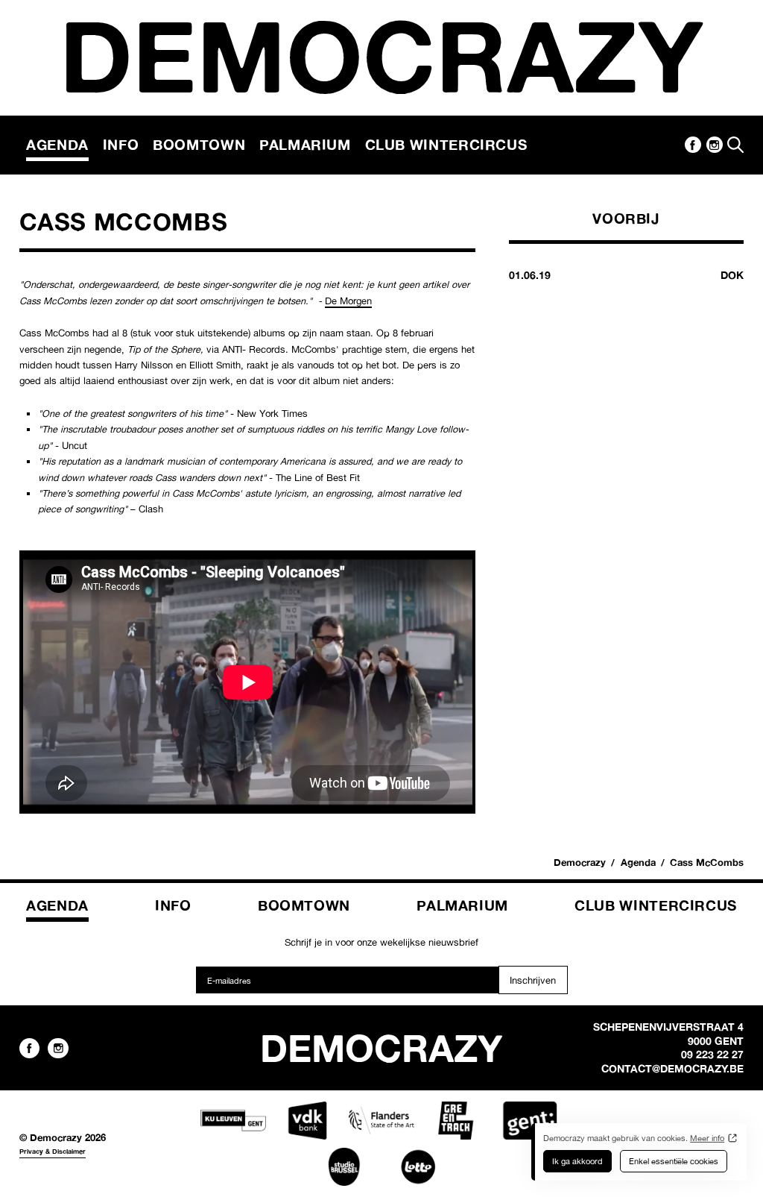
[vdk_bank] (307, 1121)
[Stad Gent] (530, 1121)
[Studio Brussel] (344, 1167)
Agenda (57, 145)
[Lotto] (418, 1167)
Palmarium (305, 145)
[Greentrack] (455, 1121)
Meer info (707, 1138)
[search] (735, 144)
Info (121, 145)
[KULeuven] (233, 1121)
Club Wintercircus (446, 145)
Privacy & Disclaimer (52, 1151)
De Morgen (348, 301)
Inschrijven (533, 980)
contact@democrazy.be (672, 1068)
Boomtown (199, 145)
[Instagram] (714, 144)
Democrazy (580, 862)
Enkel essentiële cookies (673, 1161)
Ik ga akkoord (577, 1161)
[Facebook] (693, 144)
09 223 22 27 (712, 1054)
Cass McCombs (707, 862)
